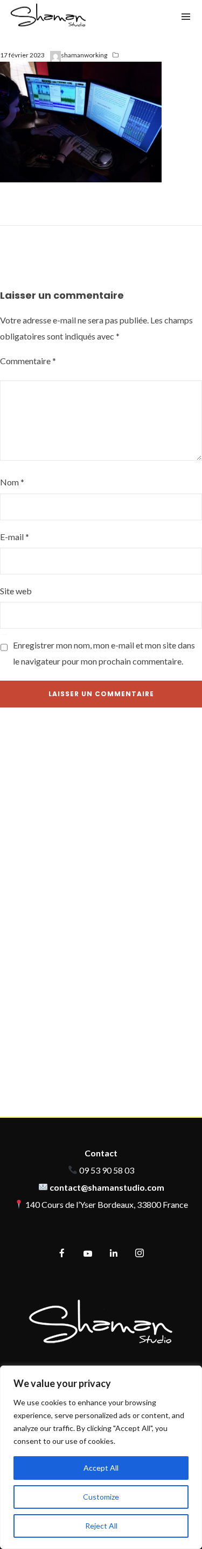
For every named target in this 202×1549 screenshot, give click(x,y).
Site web (16, 591)
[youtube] (87, 1257)
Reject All (101, 1525)
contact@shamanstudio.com (107, 1187)
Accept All (101, 1467)
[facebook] (62, 1253)
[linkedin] (113, 1253)
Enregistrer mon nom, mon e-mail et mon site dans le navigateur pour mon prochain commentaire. (104, 653)
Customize (101, 1496)
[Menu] (186, 16)
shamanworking (84, 55)
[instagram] (139, 1253)
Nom (12, 482)
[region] (101, 1457)
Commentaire (28, 361)
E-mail (14, 537)
